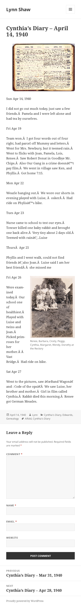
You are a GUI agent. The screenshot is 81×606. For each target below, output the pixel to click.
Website (12, 537)
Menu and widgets (70, 13)
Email (11, 521)
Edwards (67, 415)
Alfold (28, 418)
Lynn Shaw (18, 9)
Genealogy (12, 418)
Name (11, 505)
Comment (14, 454)
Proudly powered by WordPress (24, 601)
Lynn (35, 415)
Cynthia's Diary (52, 415)
